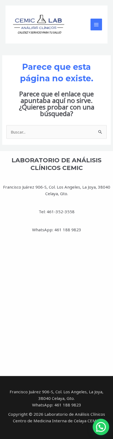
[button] (101, 427)
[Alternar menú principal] (96, 24)
